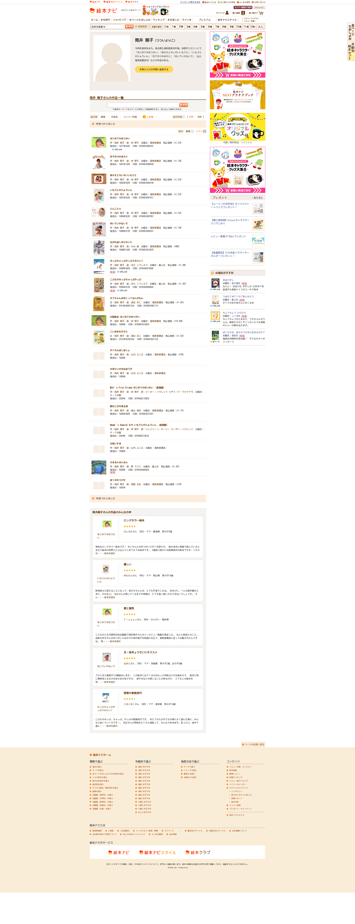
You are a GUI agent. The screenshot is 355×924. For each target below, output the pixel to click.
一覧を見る (257, 198)
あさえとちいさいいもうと (123, 175)
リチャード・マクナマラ (181, 392)
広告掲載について (239, 831)
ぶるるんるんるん (119, 462)
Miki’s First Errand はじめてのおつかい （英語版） (137, 387)
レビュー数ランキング (238, 781)
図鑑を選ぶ (97, 791)
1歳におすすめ (144, 770)
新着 (103, 117)
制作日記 (235, 802)
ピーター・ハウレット (157, 392)
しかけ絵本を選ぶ (99, 777)
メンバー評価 (130, 117)
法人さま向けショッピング (134, 834)
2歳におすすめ (144, 774)
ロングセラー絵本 (134, 520)
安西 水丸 (136, 484)
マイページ (169, 831)
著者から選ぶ (189, 774)
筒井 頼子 (119, 143)
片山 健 (135, 246)
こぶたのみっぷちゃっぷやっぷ (125, 279)
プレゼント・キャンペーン (240, 809)
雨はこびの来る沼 (119, 406)
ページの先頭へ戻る (254, 744)
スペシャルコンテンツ (238, 788)
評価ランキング (235, 777)
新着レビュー (235, 774)
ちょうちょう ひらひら (234, 313)
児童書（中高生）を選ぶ (102, 805)
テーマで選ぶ (189, 767)
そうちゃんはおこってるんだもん (126, 298)
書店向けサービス (195, 831)
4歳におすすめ (144, 781)
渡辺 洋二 (136, 302)
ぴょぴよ (128, 531)
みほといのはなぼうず (121, 369)
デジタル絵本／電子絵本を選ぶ (105, 788)
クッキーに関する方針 (190, 2)
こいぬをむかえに (119, 331)
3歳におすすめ (144, 777)
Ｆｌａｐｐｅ (130, 619)
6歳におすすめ (144, 788)
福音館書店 (155, 143)
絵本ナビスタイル (236, 815)
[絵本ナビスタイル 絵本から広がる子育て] (113, 1)
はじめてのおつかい (120, 138)
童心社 (162, 265)
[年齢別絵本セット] (351, 59)
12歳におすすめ (144, 809)
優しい (127, 564)
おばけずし (228, 280)
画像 (188, 131)
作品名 (114, 117)
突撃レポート (236, 798)
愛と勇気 (129, 608)
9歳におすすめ (144, 798)
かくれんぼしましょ (120, 350)
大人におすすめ (144, 812)
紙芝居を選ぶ (98, 784)
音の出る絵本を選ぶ (100, 781)
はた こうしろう (139, 265)
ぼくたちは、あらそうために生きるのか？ (244, 332)
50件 (199, 117)
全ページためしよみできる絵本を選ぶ (108, 774)
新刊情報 (233, 770)
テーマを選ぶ (98, 770)
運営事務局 (97, 831)
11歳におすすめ (144, 805)
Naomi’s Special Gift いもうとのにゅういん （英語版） (139, 425)
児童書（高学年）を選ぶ (102, 802)
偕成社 (235, 335)
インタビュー (236, 791)
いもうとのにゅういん (121, 190)
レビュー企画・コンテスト (240, 767)
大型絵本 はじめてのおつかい (125, 317)
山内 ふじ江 (137, 354)
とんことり (115, 209)
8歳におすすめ (144, 795)
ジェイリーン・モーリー (158, 429)
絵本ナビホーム (102, 755)
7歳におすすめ (144, 791)
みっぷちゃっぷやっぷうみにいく (126, 261)
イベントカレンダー (237, 784)
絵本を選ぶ (97, 767)
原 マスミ (136, 466)
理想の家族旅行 (133, 693)
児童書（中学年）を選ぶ (102, 798)
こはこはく (129, 704)
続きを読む (109, 553)
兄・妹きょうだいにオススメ (140, 652)
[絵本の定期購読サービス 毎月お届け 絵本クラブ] (131, 1)
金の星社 (236, 283)
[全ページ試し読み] (351, 39)
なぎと (127, 663)
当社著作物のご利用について (104, 834)
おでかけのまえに (119, 156)
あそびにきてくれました (241, 795)
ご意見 (111, 831)
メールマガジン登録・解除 (147, 831)
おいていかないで (119, 223)
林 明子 (135, 143)
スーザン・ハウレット (182, 429)
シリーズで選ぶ (190, 770)
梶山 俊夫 (136, 410)
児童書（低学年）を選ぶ (102, 795)
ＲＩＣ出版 (115, 395)
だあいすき (115, 443)
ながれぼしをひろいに (121, 242)
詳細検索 (142, 26)
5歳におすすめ (144, 784)
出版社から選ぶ (190, 777)
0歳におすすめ (144, 767)
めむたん (128, 575)
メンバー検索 (235, 805)
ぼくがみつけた (118, 480)
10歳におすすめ (144, 802)
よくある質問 (157, 834)
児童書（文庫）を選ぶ (101, 809)
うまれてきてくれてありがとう (238, 296)
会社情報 (173, 834)
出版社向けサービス (217, 831)
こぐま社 (236, 316)
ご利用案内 (124, 831)
